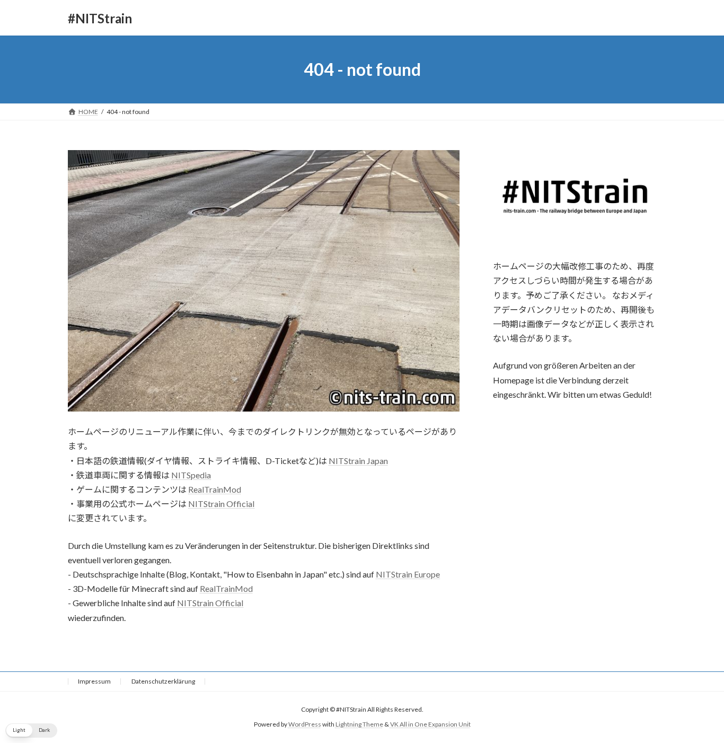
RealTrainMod (214, 489)
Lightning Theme (359, 724)
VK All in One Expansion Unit (430, 724)
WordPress (304, 724)
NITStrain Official (221, 504)
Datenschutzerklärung (163, 681)
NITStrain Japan (358, 461)
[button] (31, 730)
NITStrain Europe (408, 574)
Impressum (94, 681)
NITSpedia (191, 475)
